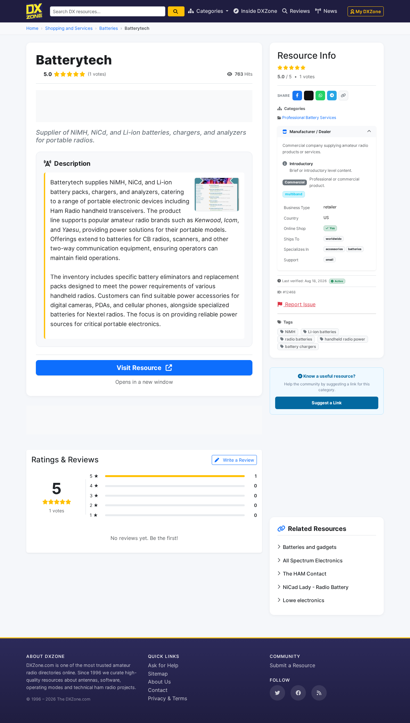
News (329, 11)
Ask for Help (163, 665)
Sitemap (158, 673)
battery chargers (300, 346)
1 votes (307, 76)
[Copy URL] (343, 95)
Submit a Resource (292, 665)
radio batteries (298, 339)
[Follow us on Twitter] (277, 693)
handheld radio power (345, 339)
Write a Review (238, 460)
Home (32, 28)
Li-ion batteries (322, 331)
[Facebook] (297, 95)
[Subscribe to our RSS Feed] (319, 693)
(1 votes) (97, 74)
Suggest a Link (327, 402)
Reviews (299, 11)
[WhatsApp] (320, 95)
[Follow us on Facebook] (298, 693)
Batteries (108, 28)
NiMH (290, 331)
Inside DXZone (258, 11)
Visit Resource (140, 368)
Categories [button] (210, 11)
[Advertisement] (144, 106)
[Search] (176, 11)
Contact (158, 690)
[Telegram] (332, 95)
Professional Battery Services (309, 117)
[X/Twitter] (309, 95)
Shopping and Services (69, 28)
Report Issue (299, 304)
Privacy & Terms (167, 698)
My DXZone (368, 11)
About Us (159, 681)
